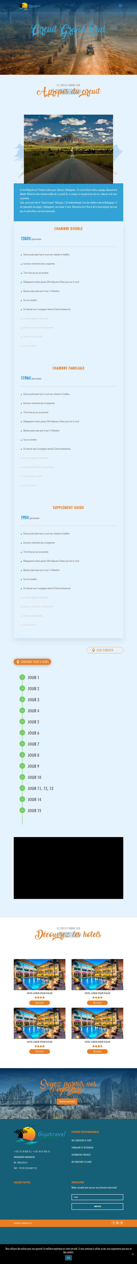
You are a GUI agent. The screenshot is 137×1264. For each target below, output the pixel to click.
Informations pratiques (81, 1154)
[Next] (104, 141)
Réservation (39, 1002)
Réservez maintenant (67, 1101)
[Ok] (132, 1254)
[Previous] (104, 137)
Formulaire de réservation (82, 1147)
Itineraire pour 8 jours (35, 662)
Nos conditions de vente (82, 1140)
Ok (68, 1257)
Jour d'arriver (104, 650)
